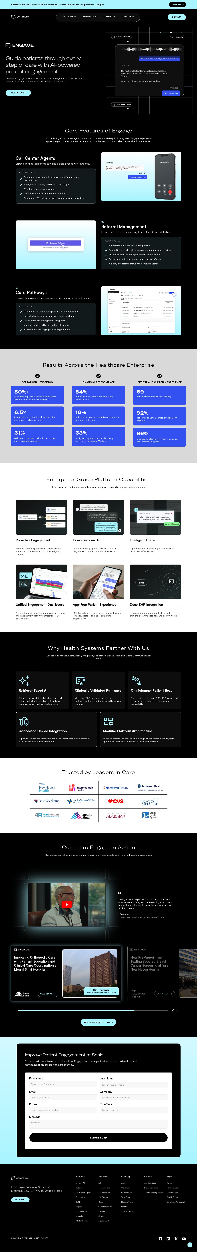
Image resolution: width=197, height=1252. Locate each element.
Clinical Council (127, 1211)
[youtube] (184, 1239)
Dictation (79, 1187)
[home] (20, 17)
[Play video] (67, 905)
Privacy (170, 1183)
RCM (78, 1202)
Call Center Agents (83, 1192)
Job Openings (150, 1183)
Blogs (100, 1202)
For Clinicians (104, 1187)
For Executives (104, 1192)
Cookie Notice (172, 1192)
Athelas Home (81, 1220)
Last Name (106, 1078)
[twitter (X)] (176, 1239)
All (99, 1183)
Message (34, 1116)
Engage (79, 1206)
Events (124, 1206)
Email (32, 1091)
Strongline (80, 1216)
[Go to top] (190, 1245)
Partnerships (126, 1192)
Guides (101, 1216)
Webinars (102, 1211)
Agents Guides (104, 1220)
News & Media (127, 1202)
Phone (33, 1104)
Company (106, 1091)
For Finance (103, 1197)
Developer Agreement (176, 1202)
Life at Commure (151, 1187)
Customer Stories (105, 1206)
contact (177, 17)
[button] (173, 1010)
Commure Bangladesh (153, 1192)
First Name (36, 1078)
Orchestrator (81, 1197)
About (123, 1183)
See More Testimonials (98, 1022)
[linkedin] (168, 1239)
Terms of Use (172, 1187)
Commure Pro (81, 1211)
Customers (125, 1187)
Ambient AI (80, 1183)
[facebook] (160, 1239)
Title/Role (106, 1104)
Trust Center (126, 1197)
